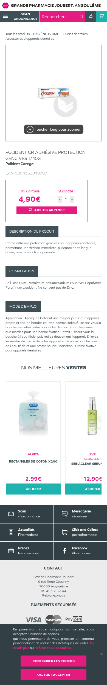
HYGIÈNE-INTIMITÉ (47, 34)
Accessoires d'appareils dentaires (29, 39)
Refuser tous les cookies (53, 648)
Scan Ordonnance (25, 16)
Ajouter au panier (49, 210)
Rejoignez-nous (53, 595)
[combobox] (61, 16)
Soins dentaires (76, 34)
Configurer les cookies (54, 661)
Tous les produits (17, 34)
